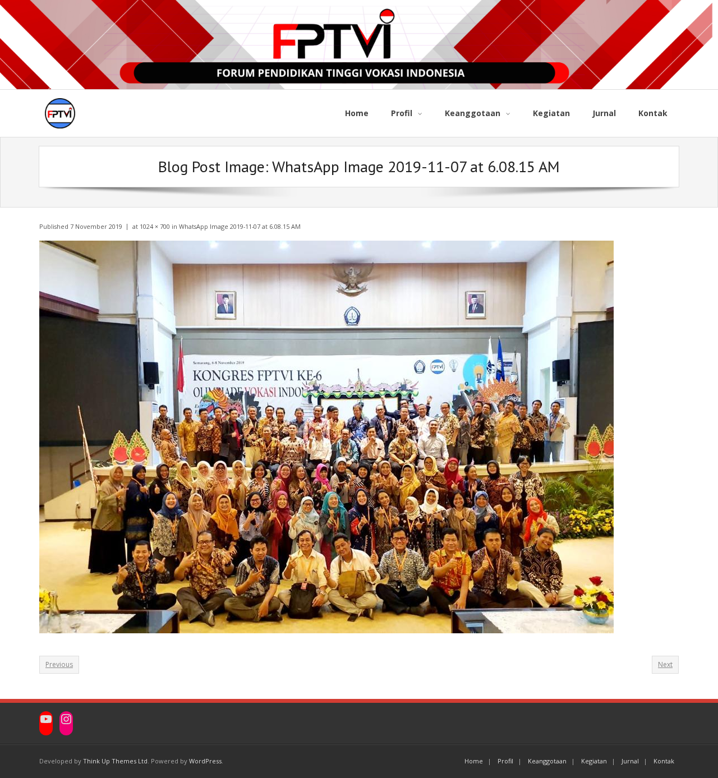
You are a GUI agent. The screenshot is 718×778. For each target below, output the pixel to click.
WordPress (205, 761)
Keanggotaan (547, 761)
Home (473, 761)
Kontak (663, 761)
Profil (505, 761)
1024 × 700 (155, 226)
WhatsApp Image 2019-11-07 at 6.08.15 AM (240, 226)
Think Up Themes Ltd (115, 761)
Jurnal (630, 761)
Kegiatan (594, 761)
